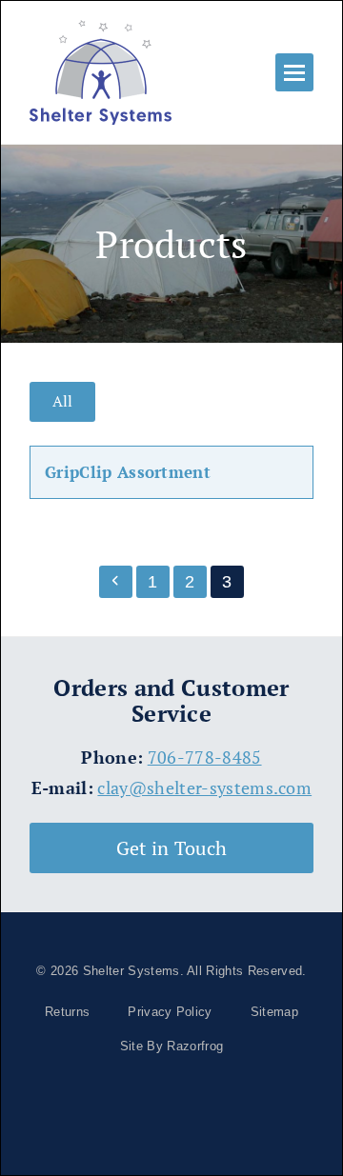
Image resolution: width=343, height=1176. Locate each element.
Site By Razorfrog (171, 1046)
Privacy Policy (170, 1012)
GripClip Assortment (128, 472)
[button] (294, 72)
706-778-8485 (205, 757)
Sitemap (274, 1012)
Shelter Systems (131, 971)
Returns (67, 1012)
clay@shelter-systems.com (204, 788)
